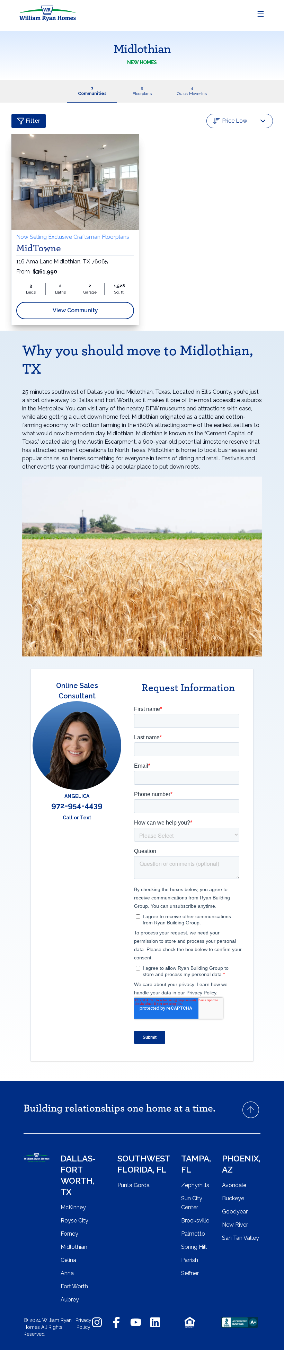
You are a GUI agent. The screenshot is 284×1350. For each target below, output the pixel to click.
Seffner (190, 1273)
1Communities (92, 91)
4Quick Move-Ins (192, 91)
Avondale (234, 1185)
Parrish (189, 1260)
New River (235, 1224)
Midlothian (74, 1247)
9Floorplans (142, 91)
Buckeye (233, 1198)
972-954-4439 (77, 805)
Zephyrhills (195, 1185)
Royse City (74, 1220)
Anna (67, 1273)
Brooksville (195, 1220)
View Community (75, 310)
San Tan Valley (240, 1238)
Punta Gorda (133, 1185)
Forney (69, 1233)
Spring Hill (194, 1247)
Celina (68, 1260)
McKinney (73, 1207)
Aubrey (70, 1299)
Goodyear (235, 1211)
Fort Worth (74, 1286)
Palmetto (193, 1233)
